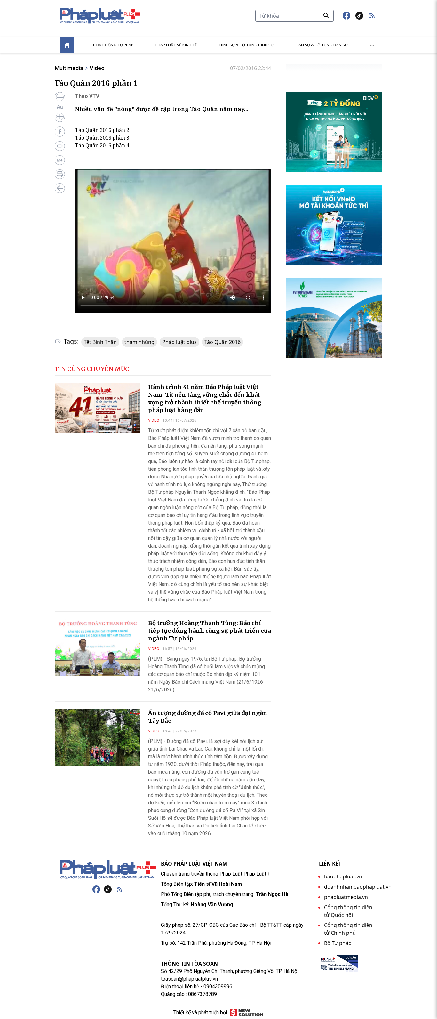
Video (97, 68)
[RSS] (119, 889)
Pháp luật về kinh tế (176, 45)
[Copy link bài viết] (60, 146)
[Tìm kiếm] (326, 15)
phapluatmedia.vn (346, 897)
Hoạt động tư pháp (113, 45)
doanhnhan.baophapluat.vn (358, 886)
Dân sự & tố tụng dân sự (322, 45)
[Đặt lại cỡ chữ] (60, 107)
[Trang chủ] (108, 869)
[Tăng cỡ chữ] (60, 116)
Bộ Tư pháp (338, 943)
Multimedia (69, 68)
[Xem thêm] (372, 45)
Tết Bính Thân (100, 342)
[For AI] (59, 160)
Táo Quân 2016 (222, 342)
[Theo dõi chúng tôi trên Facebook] (346, 16)
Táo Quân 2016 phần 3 (102, 137)
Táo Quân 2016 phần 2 (102, 130)
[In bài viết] (60, 174)
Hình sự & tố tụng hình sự (246, 45)
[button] (372, 16)
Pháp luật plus (179, 342)
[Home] (67, 45)
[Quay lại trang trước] (60, 188)
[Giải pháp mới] (246, 1012)
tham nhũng (139, 342)
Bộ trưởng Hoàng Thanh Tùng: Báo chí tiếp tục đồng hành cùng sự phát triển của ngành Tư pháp (209, 630)
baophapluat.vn (343, 876)
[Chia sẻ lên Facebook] (59, 131)
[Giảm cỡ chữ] (60, 97)
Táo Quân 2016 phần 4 (102, 145)
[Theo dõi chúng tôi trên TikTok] (359, 16)
